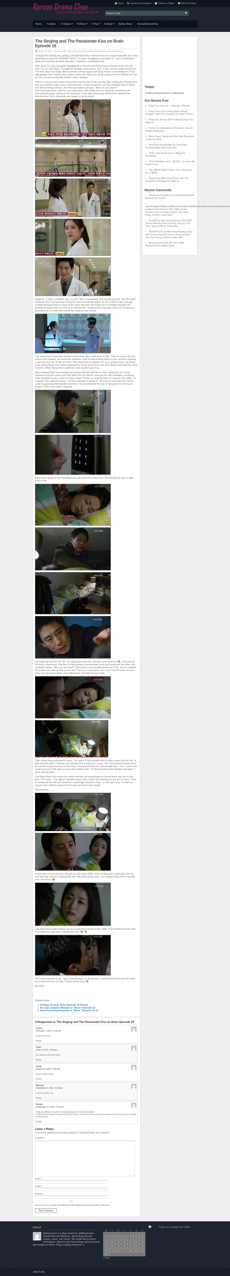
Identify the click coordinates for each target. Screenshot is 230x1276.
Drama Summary (107, 51)
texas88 (153, 220)
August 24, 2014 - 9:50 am (48, 1069)
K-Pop (93, 24)
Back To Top (38, 1272)
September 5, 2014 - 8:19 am (49, 1088)
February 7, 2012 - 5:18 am (48, 1031)
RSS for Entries (188, 3)
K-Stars (107, 24)
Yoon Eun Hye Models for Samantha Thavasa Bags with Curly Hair (166, 146)
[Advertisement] (169, 60)
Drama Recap (94, 51)
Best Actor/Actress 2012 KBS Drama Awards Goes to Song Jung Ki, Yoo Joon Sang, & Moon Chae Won (166, 212)
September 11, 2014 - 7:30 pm (50, 1107)
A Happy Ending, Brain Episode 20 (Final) (64, 1004)
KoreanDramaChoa (147, 23)
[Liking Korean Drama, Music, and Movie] (66, 8)
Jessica (152, 195)
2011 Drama (72, 51)
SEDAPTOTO (156, 231)
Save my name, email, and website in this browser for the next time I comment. (72, 1205)
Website (39, 1194)
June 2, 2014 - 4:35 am (46, 1050)
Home (120, 3)
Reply (38, 1041)
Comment (39, 1138)
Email (38, 1186)
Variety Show (125, 23)
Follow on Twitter (166, 3)
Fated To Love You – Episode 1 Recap (169, 105)
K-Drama (64, 24)
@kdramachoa (162, 93)
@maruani (154, 242)
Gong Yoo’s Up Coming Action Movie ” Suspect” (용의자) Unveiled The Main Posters (169, 112)
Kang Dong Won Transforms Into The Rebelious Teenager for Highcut (166, 179)
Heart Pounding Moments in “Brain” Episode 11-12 (69, 1010)
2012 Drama (83, 51)
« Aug (106, 1257)
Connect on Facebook (140, 3)
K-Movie (80, 24)
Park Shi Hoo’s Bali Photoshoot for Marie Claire (164, 244)
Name (38, 1178)
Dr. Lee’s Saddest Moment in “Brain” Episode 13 (67, 1007)
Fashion (51, 23)
